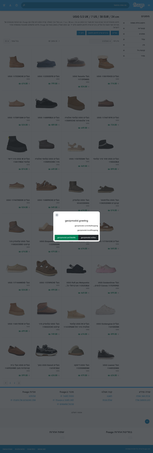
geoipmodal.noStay (88, 238)
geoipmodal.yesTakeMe (66, 238)
